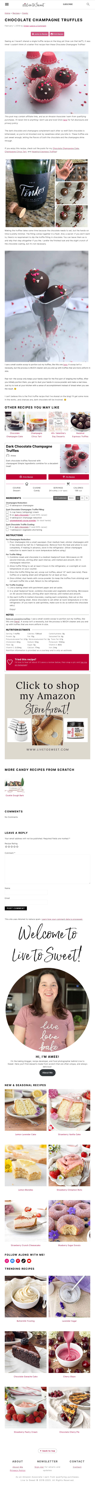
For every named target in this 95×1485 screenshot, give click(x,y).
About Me (47, 1072)
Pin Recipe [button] (70, 477)
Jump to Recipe (41, 34)
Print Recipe (58, 34)
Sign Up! (39, 1467)
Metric (71, 498)
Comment (10, 853)
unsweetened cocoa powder (23, 520)
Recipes (16, 13)
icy (23, 1470)
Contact (77, 1467)
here (65, 120)
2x (82, 498)
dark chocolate (22, 515)
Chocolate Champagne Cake (66, 148)
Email (7, 898)
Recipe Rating (11, 843)
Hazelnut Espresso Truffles (44, 151)
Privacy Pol (16, 1470)
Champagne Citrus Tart (16, 151)
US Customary (60, 498)
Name (7, 888)
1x (78, 498)
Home (7, 13)
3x (87, 498)
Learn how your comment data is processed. (62, 919)
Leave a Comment (37, 26)
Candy (25, 13)
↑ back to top (47, 1451)
